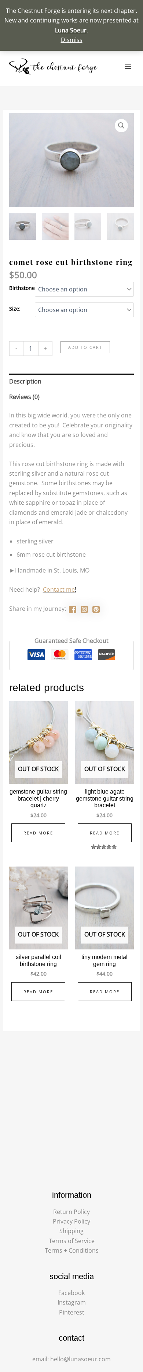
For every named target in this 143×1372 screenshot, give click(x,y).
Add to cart (85, 347)
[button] (121, 125)
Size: (15, 308)
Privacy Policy (71, 1221)
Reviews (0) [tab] (24, 397)
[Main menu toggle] (128, 66)
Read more (38, 833)
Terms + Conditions (72, 1250)
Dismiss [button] (71, 40)
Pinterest (71, 1312)
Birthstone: (22, 287)
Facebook (71, 1293)
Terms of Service (72, 1241)
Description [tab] (25, 381)
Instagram (72, 1302)
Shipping (71, 1231)
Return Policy (71, 1212)
